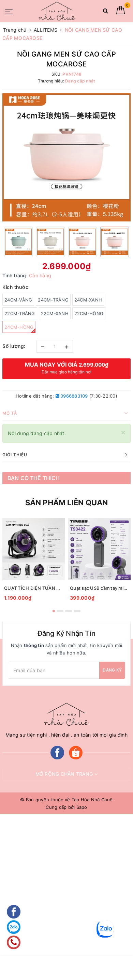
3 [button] (68, 611)
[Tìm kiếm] (106, 12)
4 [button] (77, 611)
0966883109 (73, 396)
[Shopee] (76, 752)
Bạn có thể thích (34, 478)
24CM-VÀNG (18, 300)
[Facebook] (57, 752)
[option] (66, 157)
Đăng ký (112, 670)
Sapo (81, 807)
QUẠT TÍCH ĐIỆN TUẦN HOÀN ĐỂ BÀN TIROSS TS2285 (33, 588)
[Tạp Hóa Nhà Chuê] (57, 11)
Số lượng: (14, 346)
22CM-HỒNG (88, 313)
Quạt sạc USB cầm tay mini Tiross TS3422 (99, 588)
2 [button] (60, 611)
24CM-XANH (88, 300)
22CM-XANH (55, 313)
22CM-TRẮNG (19, 313)
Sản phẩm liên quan (66, 502)
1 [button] (54, 611)
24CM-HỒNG (18, 327)
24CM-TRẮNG (53, 300)
